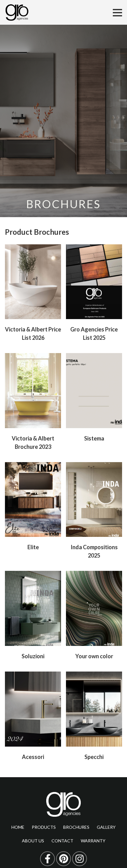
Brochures (76, 827)
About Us (33, 840)
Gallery (106, 827)
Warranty (93, 840)
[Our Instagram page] (79, 858)
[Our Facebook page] (47, 858)
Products (44, 827)
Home (17, 827)
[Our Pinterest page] (63, 858)
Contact (62, 840)
